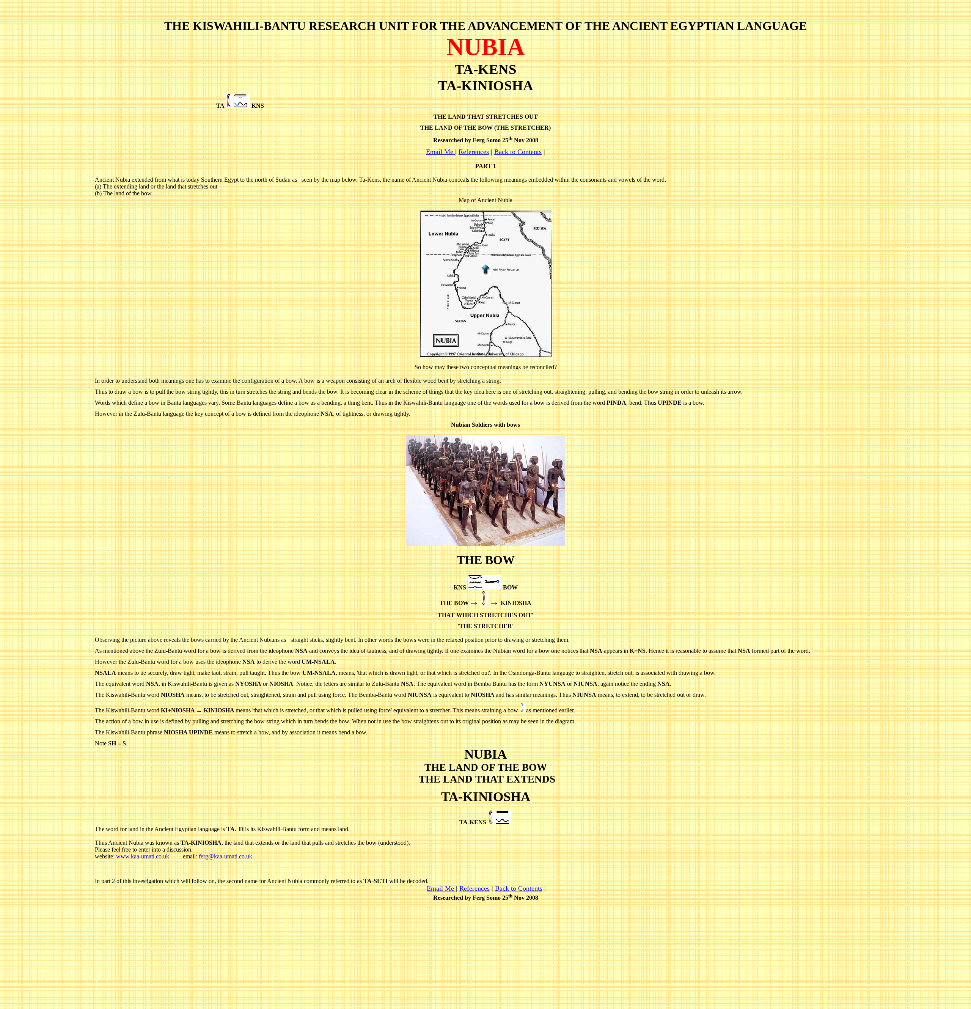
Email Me (439, 152)
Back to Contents (518, 152)
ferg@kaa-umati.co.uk (225, 856)
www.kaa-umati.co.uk (142, 856)
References (474, 152)
